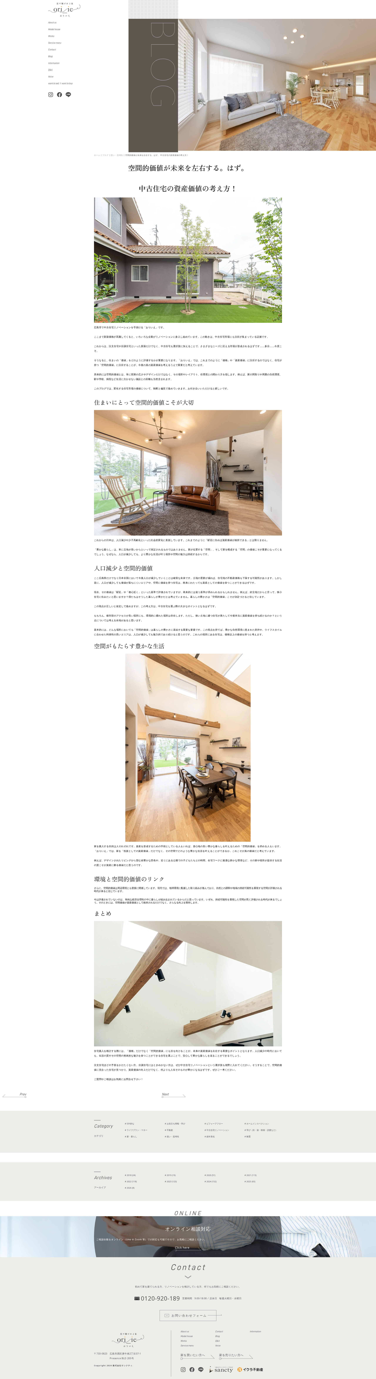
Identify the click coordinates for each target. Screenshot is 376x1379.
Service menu (54, 43)
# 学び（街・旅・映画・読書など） (261, 1130)
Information (53, 63)
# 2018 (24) (130, 1175)
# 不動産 (169, 1130)
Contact (52, 49)
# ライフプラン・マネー (136, 1130)
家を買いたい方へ (193, 1355)
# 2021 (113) (250, 1175)
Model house (54, 29)
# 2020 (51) (210, 1175)
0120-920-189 (160, 1298)
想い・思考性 (117, 155)
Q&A (50, 70)
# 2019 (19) (170, 1175)
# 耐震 (248, 1136)
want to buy (67, 83)
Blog (50, 56)
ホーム (97, 155)
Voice (50, 77)
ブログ (105, 155)
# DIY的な (129, 1123)
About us (52, 22)
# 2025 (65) (250, 1181)
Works (51, 36)
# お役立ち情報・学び (175, 1123)
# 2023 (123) (171, 1181)
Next (165, 1094)
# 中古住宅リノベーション (217, 1130)
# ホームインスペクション (257, 1123)
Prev (23, 1094)
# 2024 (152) (210, 1181)
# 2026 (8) (129, 1187)
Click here (182, 1248)
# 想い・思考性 (172, 1136)
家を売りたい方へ (231, 1355)
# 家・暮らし (131, 1136)
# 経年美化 (210, 1136)
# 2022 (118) (131, 1181)
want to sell (53, 83)
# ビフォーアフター (214, 1123)
